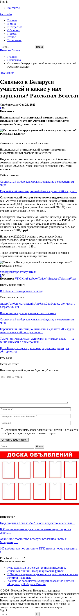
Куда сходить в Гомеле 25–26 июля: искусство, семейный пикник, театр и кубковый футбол (36, 569)
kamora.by (6, 14)
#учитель (30, 271)
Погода (12, 33)
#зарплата (18, 271)
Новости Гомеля (10, 50)
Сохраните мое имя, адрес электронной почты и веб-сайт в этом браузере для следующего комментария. (39, 431)
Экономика (14, 40)
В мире (11, 23)
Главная (12, 20)
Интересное (14, 27)
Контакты (13, 7)
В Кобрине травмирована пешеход (21, 291)
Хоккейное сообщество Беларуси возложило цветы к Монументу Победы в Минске (40, 582)
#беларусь (6, 271)
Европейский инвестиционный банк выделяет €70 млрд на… (38, 191)
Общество (13, 30)
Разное (11, 37)
